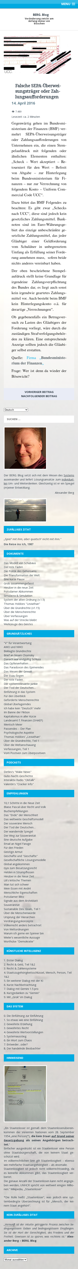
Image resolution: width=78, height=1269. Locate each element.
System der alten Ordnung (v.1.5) (24, 599)
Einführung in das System (19, 692)
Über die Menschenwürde (20, 913)
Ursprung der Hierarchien (19, 917)
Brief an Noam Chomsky (19, 655)
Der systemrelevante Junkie (21, 684)
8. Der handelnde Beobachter (22, 1048)
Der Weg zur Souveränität (20, 835)
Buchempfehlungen (16, 811)
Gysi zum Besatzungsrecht (20, 868)
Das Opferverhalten (16, 663)
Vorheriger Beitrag (39, 392)
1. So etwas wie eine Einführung (23, 1020)
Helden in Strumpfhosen (19, 872)
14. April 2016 (23, 103)
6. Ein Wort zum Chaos (18, 1040)
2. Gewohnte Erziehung (18, 1024)
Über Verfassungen (16, 616)
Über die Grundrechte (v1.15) (22, 608)
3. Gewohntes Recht (16, 1028)
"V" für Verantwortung (18, 643)
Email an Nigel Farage (17, 843)
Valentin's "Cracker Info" (19, 784)
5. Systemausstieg (15, 1036)
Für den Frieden (13, 847)
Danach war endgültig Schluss (22, 659)
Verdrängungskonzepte (18, 921)
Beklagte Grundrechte (17, 651)
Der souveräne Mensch (18, 823)
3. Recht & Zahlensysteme (20, 968)
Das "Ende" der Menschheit (21, 815)
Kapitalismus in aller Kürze (20, 716)
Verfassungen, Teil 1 (16, 749)
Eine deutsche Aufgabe (18, 839)
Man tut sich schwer (16, 884)
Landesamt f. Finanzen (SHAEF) (23, 720)
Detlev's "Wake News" (17, 772)
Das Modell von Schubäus (20, 563)
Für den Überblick (15, 696)
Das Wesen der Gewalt (18, 671)
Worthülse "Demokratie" (19, 941)
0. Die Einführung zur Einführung (23, 1016)
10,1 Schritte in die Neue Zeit (22, 803)
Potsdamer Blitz (14, 897)
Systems (69, 475)
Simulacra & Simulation (18, 595)
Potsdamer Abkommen (18, 591)
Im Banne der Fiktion (17, 712)
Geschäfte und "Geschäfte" (21, 856)
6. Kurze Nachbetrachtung (20, 985)
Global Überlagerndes (17, 704)
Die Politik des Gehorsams (20, 571)
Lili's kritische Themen (17, 880)
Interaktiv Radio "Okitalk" (19, 780)
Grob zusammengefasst (19, 583)
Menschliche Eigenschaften (20, 892)
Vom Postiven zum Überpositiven (24, 753)
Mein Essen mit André (17, 888)
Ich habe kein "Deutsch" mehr (22, 708)
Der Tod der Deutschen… (20, 687)
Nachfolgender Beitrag (39, 396)
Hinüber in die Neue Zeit (19, 876)
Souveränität (12, 905)
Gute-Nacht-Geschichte (18, 776)
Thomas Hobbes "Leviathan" (22, 604)
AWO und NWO (13, 647)
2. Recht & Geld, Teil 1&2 (19, 964)
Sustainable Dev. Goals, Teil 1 (22, 909)
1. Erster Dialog (13, 960)
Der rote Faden (13, 567)
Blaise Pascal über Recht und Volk (25, 807)
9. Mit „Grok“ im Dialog (18, 997)
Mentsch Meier (13, 724)
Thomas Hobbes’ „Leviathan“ (22, 737)
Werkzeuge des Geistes (18, 624)
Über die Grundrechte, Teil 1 (21, 740)
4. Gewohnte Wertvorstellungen (23, 1032)
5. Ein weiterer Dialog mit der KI (23, 980)
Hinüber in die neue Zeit (19, 587)
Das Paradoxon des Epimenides (24, 667)
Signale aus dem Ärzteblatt (21, 900)
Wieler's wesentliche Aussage (22, 937)
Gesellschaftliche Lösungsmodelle (25, 860)
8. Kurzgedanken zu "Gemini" (22, 993)
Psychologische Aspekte (19, 732)
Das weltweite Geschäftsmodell (23, 819)
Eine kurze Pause (14, 579)
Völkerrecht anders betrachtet (22, 925)
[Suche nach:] (39, 419)
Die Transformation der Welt (22, 575)
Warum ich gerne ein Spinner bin (24, 933)
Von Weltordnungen (16, 929)
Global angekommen (17, 864)
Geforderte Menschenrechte (21, 700)
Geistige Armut (13, 852)
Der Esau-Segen (14, 675)
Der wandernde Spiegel (18, 831)
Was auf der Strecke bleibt (20, 620)
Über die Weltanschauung (20, 745)
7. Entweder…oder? (16, 1044)
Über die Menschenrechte (20, 612)
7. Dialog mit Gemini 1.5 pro (21, 989)
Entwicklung (22, 487)
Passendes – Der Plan (17, 728)
